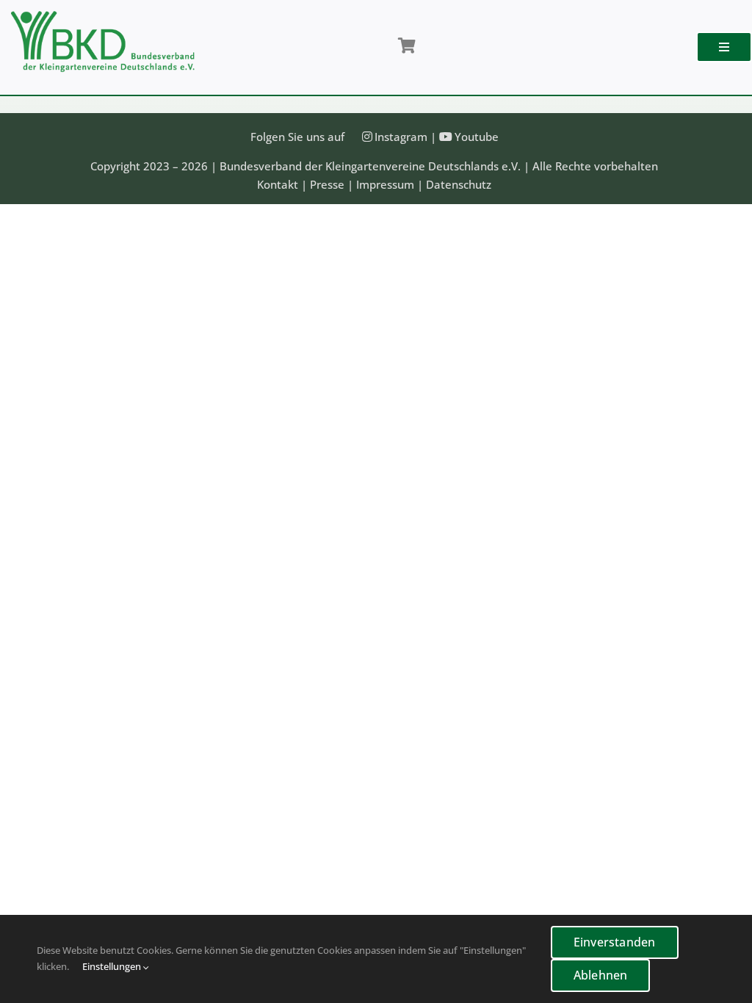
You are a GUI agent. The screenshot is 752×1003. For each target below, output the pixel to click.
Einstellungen (112, 966)
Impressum (385, 184)
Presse (327, 184)
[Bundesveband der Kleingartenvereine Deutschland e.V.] (103, 16)
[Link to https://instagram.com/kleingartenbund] (367, 136)
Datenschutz (458, 184)
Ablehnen (601, 975)
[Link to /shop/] (406, 46)
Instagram (401, 136)
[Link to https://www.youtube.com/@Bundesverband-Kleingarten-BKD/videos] (445, 136)
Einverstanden (615, 942)
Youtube (477, 136)
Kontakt (277, 184)
